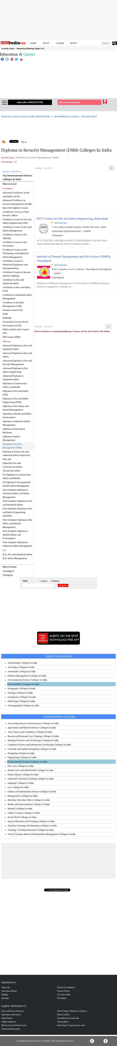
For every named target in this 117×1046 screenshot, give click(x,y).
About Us (5, 987)
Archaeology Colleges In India (22, 662)
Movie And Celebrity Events (13, 1025)
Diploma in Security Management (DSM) (12, 446)
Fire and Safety (89, 116)
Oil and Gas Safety (12, 470)
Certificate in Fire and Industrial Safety (13, 281)
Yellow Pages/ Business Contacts (72, 1011)
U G (4, 550)
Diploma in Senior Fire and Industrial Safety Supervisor (16, 453)
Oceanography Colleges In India (23, 705)
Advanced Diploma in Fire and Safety (17, 355)
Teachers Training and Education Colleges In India (32, 825)
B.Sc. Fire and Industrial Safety (17, 554)
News (46, 43)
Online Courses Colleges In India (24, 812)
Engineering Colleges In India (22, 757)
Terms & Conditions (66, 987)
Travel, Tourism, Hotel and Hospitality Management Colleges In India (41, 834)
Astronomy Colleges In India (22, 671)
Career (60, 43)
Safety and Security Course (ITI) (16, 331)
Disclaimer (62, 998)
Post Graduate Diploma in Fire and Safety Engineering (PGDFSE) (17, 512)
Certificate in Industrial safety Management (17, 296)
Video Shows (7, 1018)
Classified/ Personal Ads (68, 1018)
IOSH (5, 313)
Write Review (60, 222)
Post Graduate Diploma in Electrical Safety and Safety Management (16, 493)
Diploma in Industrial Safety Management (16, 423)
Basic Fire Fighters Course (15, 207)
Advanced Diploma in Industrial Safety (13, 377)
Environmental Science (66, 116)
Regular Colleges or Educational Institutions (25, 116)
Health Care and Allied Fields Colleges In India (30, 770)
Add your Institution (69, 102)
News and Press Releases (12, 1011)
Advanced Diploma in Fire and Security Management (17, 362)
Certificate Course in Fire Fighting (15, 236)
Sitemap (5, 998)
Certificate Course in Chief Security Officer (16, 213)
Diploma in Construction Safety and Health (15, 385)
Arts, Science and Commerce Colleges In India (30, 731)
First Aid (7, 459)
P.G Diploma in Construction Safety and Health (17, 476)
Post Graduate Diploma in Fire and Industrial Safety (17, 502)
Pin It (23, 142)
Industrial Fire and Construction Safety (12, 465)
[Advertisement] (58, 20)
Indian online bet (8, 1021)
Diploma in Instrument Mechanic (14, 430)
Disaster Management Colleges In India (27, 675)
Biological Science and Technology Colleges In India (33, 740)
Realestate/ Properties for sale (71, 1025)
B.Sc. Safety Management (15, 558)
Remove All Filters (12, 171)
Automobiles (63, 1021)
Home (33, 43)
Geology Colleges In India (20, 692)
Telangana (8, 575)
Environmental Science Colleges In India (27, 679)
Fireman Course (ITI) (13, 310)
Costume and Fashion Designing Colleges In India (32, 748)
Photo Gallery (63, 1014)
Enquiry (4, 994)
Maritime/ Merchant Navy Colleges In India (29, 799)
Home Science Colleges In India (23, 774)
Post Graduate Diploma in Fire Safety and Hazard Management (17, 523)
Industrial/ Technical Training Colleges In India (31, 778)
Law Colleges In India (18, 787)
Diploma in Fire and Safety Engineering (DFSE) (16, 400)
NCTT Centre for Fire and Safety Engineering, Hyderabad (72, 218)
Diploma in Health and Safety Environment (17, 415)
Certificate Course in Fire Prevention (15, 244)
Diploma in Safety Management (11, 438)
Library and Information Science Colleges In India (32, 791)
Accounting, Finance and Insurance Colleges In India (33, 723)
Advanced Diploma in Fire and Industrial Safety (17, 347)
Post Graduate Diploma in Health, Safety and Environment (15, 535)
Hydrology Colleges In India (21, 701)
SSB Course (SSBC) (12, 336)
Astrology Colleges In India (21, 667)
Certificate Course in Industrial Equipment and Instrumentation (15, 264)
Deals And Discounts (10, 1028)
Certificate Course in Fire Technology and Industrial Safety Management (15, 253)
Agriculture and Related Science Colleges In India (32, 727)
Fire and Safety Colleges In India (23, 684)
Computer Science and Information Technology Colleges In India (39, 744)
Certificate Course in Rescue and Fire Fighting (17, 274)
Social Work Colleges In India (22, 817)
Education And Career (11, 1014)
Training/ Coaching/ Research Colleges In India (31, 829)
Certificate (8, 188)
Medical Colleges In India (20, 808)
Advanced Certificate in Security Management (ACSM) (17, 202)
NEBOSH (7, 317)
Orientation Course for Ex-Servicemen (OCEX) (16, 323)
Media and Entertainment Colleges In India (29, 804)
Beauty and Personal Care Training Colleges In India (33, 736)
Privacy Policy (63, 991)
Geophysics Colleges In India (22, 697)
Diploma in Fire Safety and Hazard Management (16, 408)
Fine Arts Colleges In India (21, 765)
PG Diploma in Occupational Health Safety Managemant (16, 484)
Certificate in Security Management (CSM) (13, 304)
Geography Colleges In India (22, 688)
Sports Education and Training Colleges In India (31, 821)
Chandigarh (8, 571)
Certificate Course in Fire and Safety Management (17, 229)
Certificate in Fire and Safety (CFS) (17, 289)
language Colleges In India (21, 782)
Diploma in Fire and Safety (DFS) (16, 393)
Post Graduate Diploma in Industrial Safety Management (17, 544)
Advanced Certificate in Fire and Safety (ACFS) (16, 194)
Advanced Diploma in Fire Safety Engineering (15, 370)
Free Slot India (63, 994)
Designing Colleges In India (21, 753)
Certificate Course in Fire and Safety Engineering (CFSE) (17, 221)
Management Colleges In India (23, 795)
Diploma (7, 341)
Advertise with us (9, 991)
